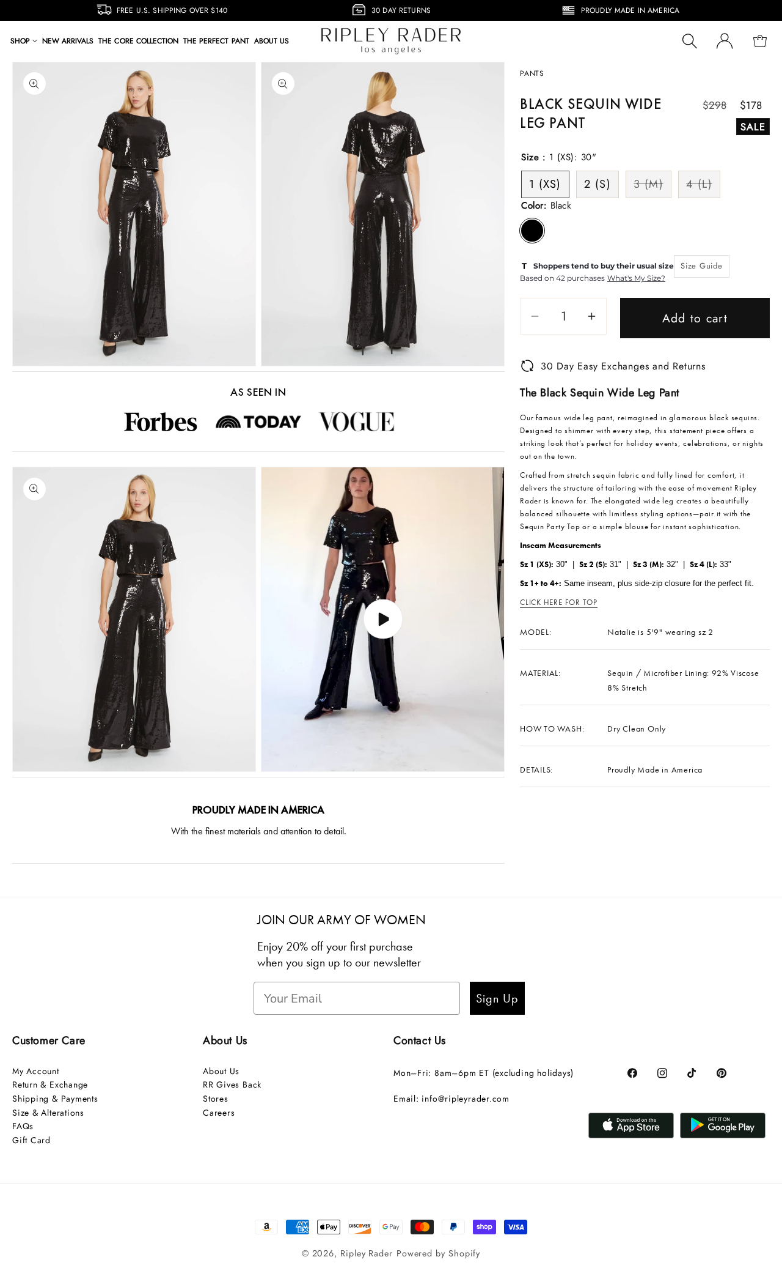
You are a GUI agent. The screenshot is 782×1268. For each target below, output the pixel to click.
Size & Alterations (48, 1113)
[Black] (532, 231)
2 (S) (597, 184)
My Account (35, 1071)
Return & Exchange (50, 1084)
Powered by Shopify (438, 1253)
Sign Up (497, 998)
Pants (532, 73)
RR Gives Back (232, 1084)
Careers (219, 1113)
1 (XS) (545, 184)
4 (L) (703, 187)
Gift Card (31, 1140)
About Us (221, 1071)
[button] (24, 41)
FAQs (23, 1126)
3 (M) (652, 187)
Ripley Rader (366, 1253)
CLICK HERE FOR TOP (558, 602)
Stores (215, 1098)
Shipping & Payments (55, 1098)
